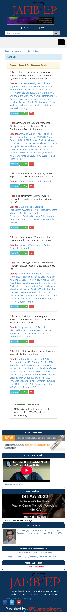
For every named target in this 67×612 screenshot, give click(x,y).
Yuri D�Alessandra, (20, 282)
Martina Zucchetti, (30, 213)
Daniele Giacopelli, (28, 181)
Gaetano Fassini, (47, 286)
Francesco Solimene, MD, (27, 371)
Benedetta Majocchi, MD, (37, 377)
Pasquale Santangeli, (46, 295)
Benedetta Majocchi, (31, 292)
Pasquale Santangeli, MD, (23, 380)
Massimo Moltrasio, (20, 289)
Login (30, 51)
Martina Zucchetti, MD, (26, 368)
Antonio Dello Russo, (35, 209)
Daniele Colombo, (19, 219)
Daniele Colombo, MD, (35, 374)
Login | (28, 27)
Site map (27, 598)
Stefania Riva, (31, 286)
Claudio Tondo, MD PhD (26, 387)
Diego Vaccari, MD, (28, 327)
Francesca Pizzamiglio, (22, 276)
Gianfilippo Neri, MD (20, 336)
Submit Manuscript (13, 51)
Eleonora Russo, (37, 219)
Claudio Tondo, (26, 206)
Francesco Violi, (26, 244)
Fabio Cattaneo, (49, 216)
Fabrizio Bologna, (31, 216)
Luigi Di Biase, (17, 298)
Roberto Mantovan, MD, (37, 333)
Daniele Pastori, (43, 244)
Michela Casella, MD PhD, (23, 365)
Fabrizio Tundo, (39, 289)
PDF (31, 113)
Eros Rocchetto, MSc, (37, 330)
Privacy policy (12, 598)
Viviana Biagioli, (39, 282)
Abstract (14, 113)
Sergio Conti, (40, 276)
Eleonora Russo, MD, (20, 362)
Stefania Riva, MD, (46, 380)
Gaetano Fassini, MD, (42, 362)
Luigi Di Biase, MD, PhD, (22, 384)
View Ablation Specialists (33, 566)
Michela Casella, (27, 273)
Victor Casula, (47, 279)
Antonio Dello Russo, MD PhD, (33, 358)
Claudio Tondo (25, 301)
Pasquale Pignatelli (19, 248)
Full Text (23, 113)
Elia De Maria (45, 181)
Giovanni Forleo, (27, 295)
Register (40, 27)
